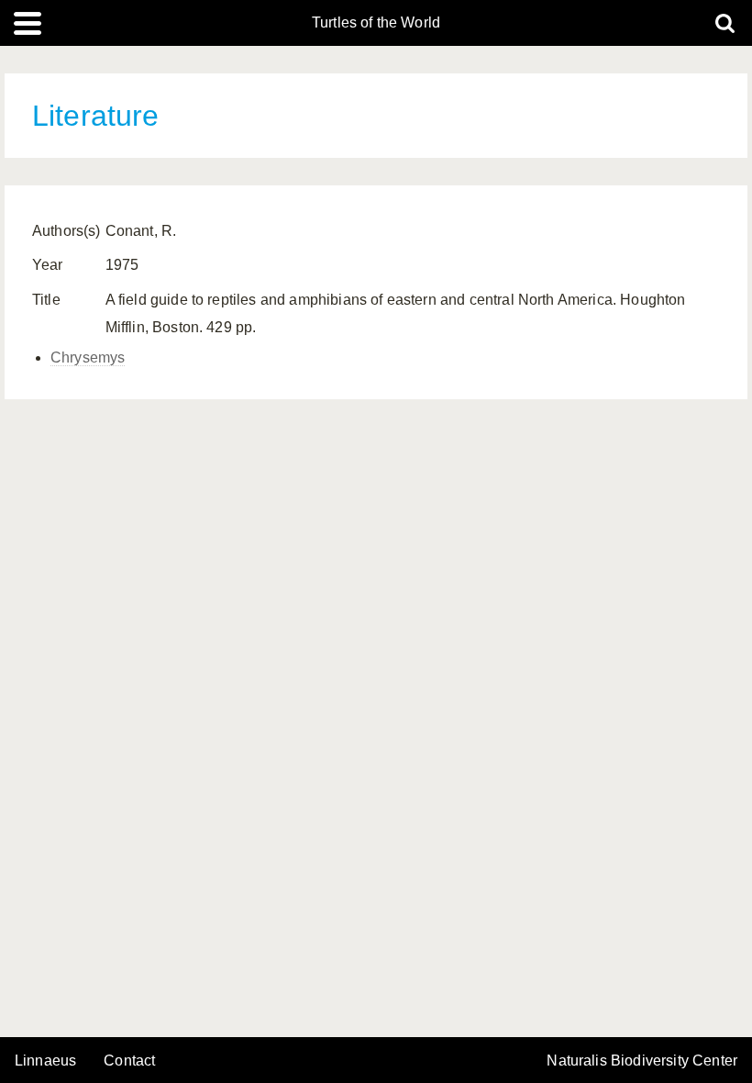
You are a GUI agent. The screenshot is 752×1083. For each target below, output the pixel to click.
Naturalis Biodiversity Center (642, 1061)
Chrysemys (87, 357)
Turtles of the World (376, 23)
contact (129, 1060)
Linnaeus (45, 1061)
